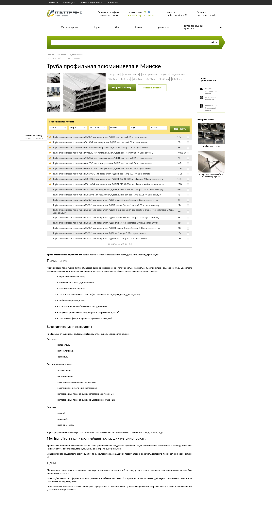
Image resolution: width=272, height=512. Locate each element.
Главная (51, 55)
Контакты (113, 2)
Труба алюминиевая (77, 55)
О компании (52, 2)
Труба (97, 27)
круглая (165, 74)
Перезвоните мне (152, 87)
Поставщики (69, 2)
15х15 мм (125, 79)
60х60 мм (177, 79)
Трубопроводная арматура (193, 26)
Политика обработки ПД (91, 2)
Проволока (163, 27)
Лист (117, 27)
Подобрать (180, 128)
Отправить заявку (121, 87)
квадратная (114, 74)
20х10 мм (137, 79)
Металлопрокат (70, 27)
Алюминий (61, 55)
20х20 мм (150, 79)
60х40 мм (164, 79)
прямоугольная (131, 74)
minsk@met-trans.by (206, 15)
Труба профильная (73, 58)
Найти (213, 42)
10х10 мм (113, 79)
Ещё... (221, 27)
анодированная (149, 74)
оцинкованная (179, 74)
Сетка (138, 27)
